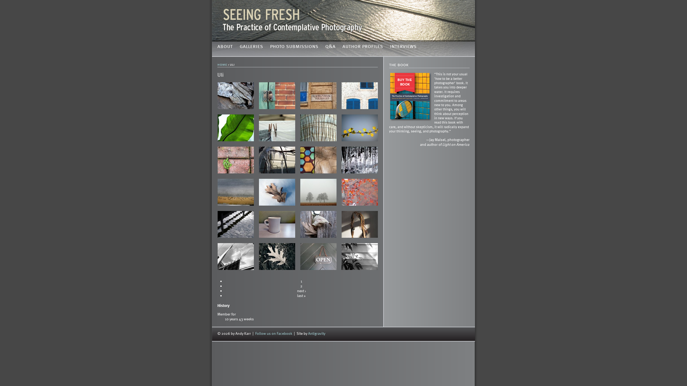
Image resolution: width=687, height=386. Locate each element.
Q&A (330, 46)
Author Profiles (362, 46)
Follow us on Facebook (273, 333)
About (225, 46)
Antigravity (316, 333)
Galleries (251, 46)
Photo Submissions (294, 46)
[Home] (343, 20)
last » (301, 295)
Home (222, 64)
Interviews (403, 46)
